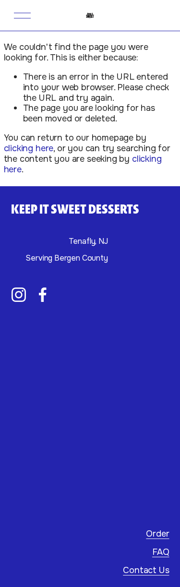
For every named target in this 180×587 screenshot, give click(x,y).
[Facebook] (42, 294)
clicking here (29, 148)
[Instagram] (18, 294)
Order (157, 534)
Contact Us (146, 570)
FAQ (160, 552)
